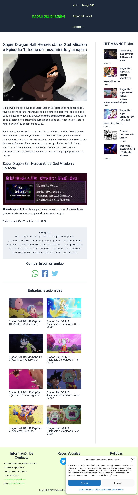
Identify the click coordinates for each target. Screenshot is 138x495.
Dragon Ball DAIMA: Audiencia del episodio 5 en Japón (63, 431)
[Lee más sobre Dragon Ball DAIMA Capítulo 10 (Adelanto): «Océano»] (26, 307)
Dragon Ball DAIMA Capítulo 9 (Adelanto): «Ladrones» (25, 358)
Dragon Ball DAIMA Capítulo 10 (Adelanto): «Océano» (25, 323)
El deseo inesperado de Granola (127, 134)
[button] (132, 459)
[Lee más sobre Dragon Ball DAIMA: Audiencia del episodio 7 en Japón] (64, 343)
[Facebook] (45, 273)
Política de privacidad (103, 489)
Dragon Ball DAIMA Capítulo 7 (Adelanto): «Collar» (25, 430)
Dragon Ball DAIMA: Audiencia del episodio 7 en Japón (63, 359)
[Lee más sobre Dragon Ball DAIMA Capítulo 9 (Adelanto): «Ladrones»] (26, 343)
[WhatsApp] (35, 273)
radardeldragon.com (16, 484)
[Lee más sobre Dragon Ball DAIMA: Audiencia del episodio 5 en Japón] (64, 414)
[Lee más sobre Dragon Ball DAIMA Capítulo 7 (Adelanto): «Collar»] (26, 414)
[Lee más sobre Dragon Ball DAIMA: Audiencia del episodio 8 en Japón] (64, 307)
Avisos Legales (117, 489)
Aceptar (84, 483)
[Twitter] (55, 273)
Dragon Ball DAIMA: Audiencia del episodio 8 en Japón (63, 324)
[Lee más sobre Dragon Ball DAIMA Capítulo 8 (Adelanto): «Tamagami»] (26, 378)
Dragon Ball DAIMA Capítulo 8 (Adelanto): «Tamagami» (25, 394)
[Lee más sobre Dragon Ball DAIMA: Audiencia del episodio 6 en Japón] (64, 378)
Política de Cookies (86, 489)
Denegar (118, 483)
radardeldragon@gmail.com (15, 479)
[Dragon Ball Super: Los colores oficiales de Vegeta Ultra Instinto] (110, 72)
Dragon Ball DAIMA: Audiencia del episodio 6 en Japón (63, 395)
